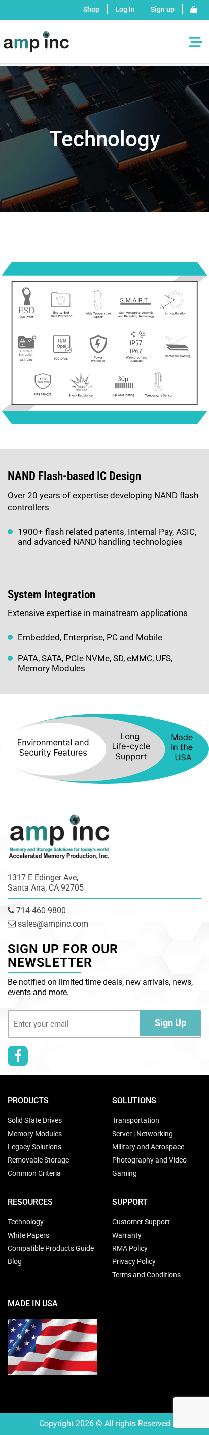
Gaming (124, 1173)
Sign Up (170, 1022)
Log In (125, 9)
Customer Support (141, 1222)
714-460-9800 (40, 910)
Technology (26, 1222)
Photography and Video (149, 1160)
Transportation (135, 1120)
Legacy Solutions (34, 1147)
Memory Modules (35, 1134)
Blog (15, 1261)
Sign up (163, 9)
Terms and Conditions (146, 1275)
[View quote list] (193, 9)
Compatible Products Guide (51, 1248)
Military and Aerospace (148, 1147)
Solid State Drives (35, 1120)
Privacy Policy (134, 1261)
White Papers (28, 1235)
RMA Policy (130, 1248)
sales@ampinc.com (52, 924)
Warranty (127, 1235)
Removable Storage (38, 1160)
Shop (91, 9)
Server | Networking (142, 1134)
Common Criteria (34, 1173)
